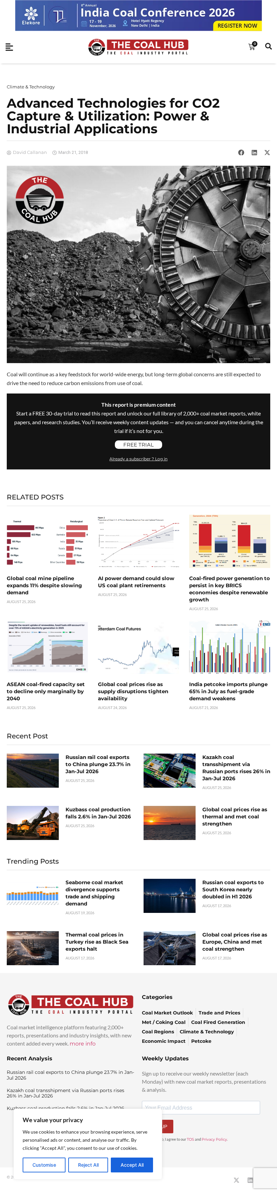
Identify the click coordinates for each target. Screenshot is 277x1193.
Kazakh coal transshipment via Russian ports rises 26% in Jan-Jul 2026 (65, 1093)
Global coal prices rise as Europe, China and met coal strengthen (234, 941)
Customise (44, 1165)
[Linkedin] (250, 1180)
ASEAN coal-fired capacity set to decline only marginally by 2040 (46, 691)
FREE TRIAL (138, 444)
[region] (88, 1144)
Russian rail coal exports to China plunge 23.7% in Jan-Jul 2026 (98, 764)
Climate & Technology (31, 86)
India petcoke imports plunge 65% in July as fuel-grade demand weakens (228, 691)
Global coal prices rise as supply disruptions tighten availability (133, 691)
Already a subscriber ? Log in (138, 458)
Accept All (132, 1165)
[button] (241, 152)
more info (83, 1043)
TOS (190, 1139)
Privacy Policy (214, 1139)
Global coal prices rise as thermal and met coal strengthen (234, 816)
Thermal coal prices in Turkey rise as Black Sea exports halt (97, 941)
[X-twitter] (236, 1180)
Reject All (88, 1165)
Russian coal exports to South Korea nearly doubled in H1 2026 (233, 889)
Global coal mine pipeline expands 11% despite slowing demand (44, 585)
